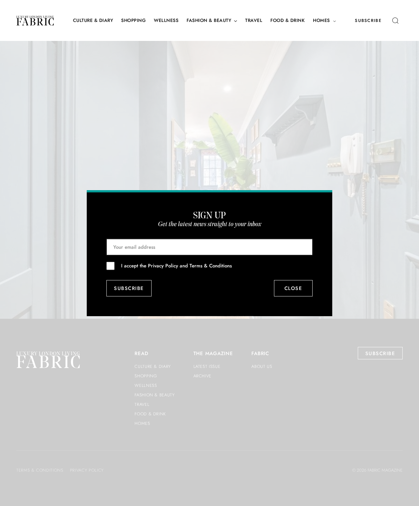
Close (293, 288)
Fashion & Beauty (209, 20)
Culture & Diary (93, 20)
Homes (321, 20)
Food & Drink (287, 20)
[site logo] (35, 21)
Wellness (166, 20)
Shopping (133, 20)
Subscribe (368, 20)
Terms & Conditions (211, 265)
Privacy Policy (163, 265)
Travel (253, 20)
